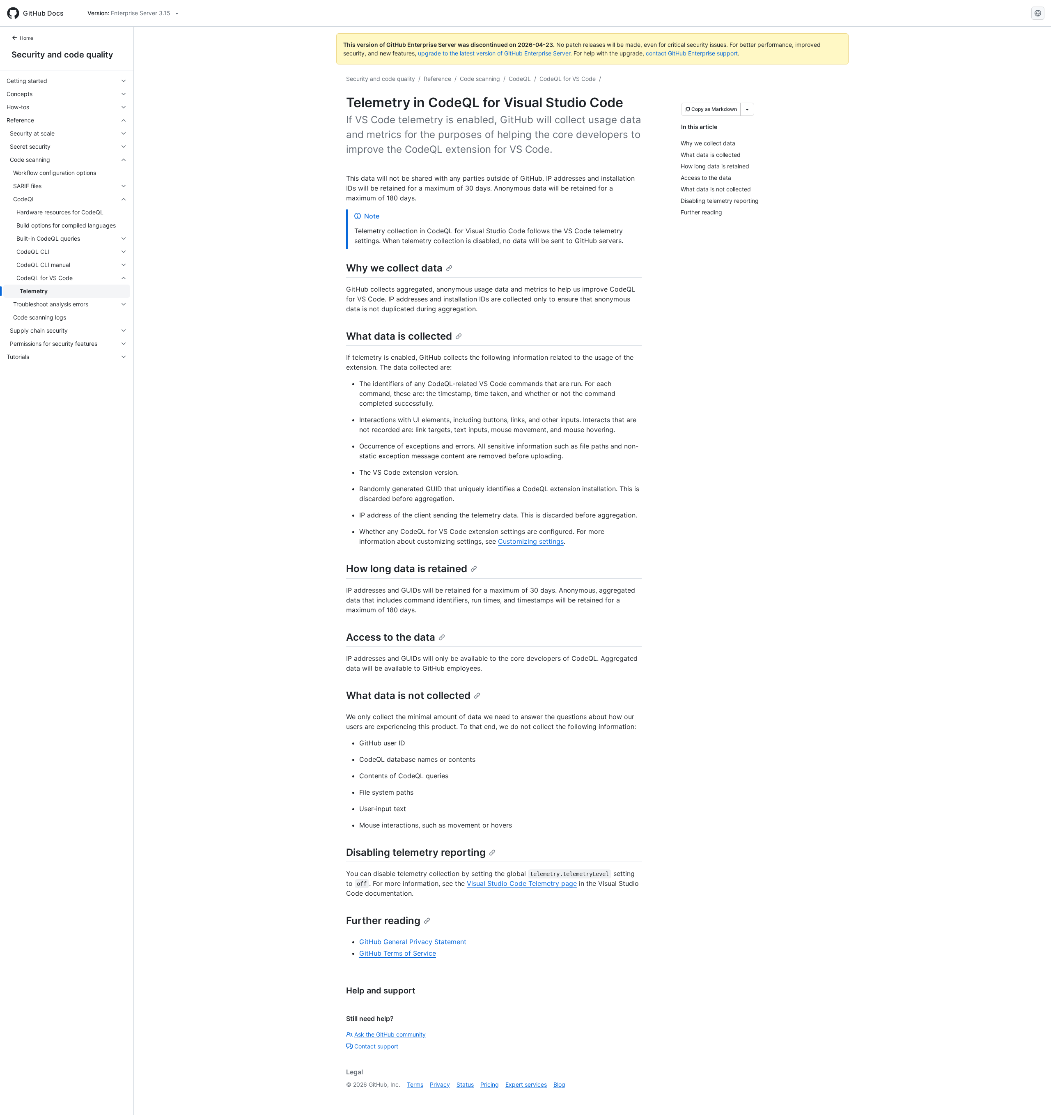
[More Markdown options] (747, 109)
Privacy (440, 1084)
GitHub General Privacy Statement (412, 942)
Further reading (383, 920)
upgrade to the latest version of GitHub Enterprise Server (494, 53)
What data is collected (399, 336)
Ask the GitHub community (390, 1034)
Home (26, 38)
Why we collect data (394, 268)
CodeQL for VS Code (567, 78)
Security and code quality (62, 55)
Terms (415, 1084)
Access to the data (390, 637)
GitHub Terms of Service (397, 953)
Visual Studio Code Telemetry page (522, 883)
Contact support (376, 1046)
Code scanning (480, 78)
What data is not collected (408, 695)
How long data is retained (406, 569)
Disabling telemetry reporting (416, 852)
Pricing (489, 1084)
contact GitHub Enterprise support (692, 53)
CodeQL (520, 78)
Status (465, 1084)
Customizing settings (531, 541)
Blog (559, 1084)
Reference (437, 78)
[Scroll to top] (1033, 1097)
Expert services (526, 1084)
